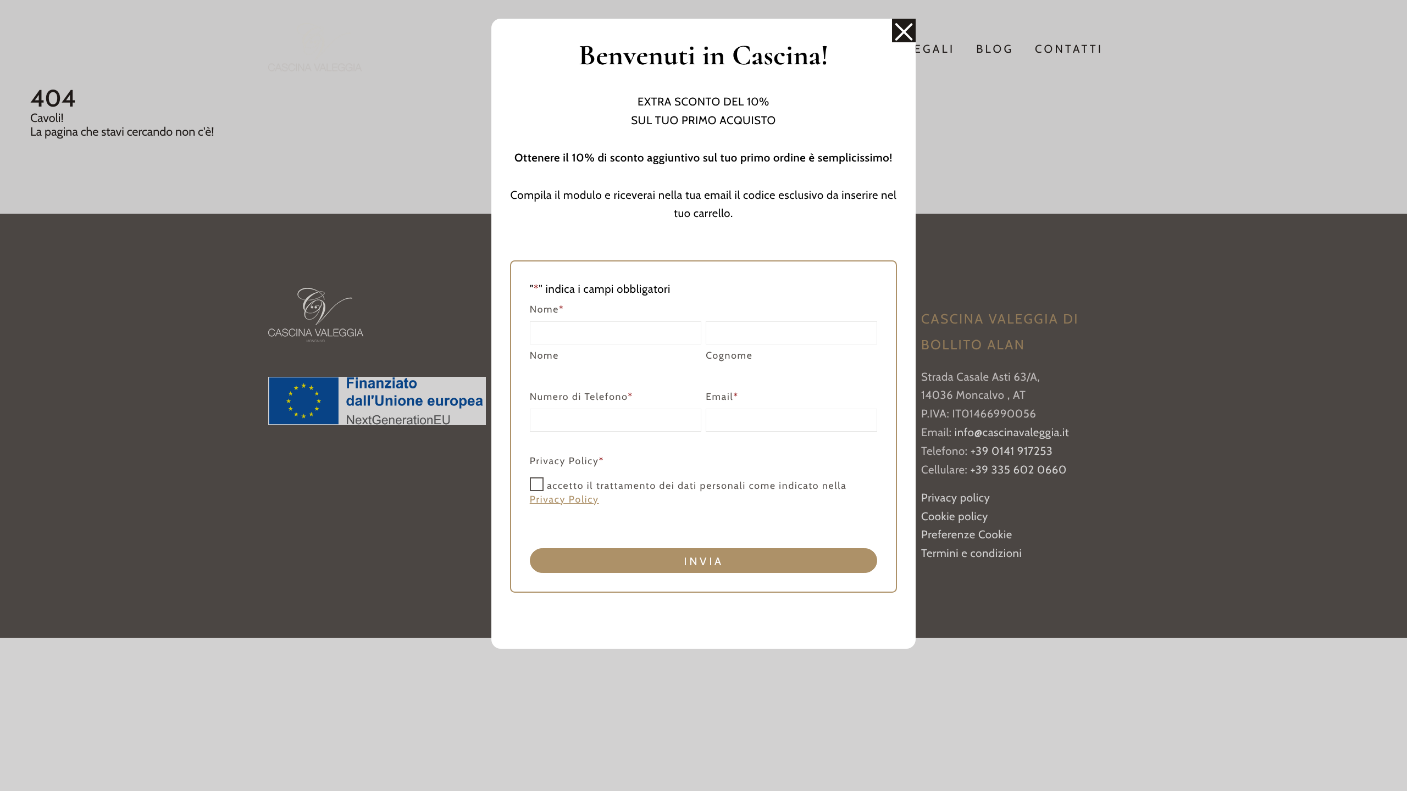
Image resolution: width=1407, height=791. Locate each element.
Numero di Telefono (581, 397)
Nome (544, 355)
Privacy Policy (564, 499)
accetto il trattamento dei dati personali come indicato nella (688, 492)
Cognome (729, 355)
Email (722, 397)
